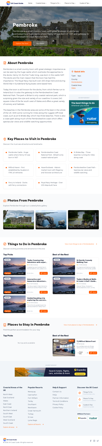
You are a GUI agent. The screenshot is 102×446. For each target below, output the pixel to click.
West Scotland (9, 420)
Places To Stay (88, 398)
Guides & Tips (84, 3)
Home (30, 3)
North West (7, 394)
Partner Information (61, 398)
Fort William (33, 398)
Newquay (32, 392)
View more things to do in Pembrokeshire (79, 244)
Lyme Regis (32, 420)
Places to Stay (70, 3)
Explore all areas (8, 427)
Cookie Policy (58, 408)
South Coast (8, 423)
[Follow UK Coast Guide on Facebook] (91, 441)
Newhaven (32, 408)
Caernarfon (32, 395)
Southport (32, 404)
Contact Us (57, 392)
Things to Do (54, 3)
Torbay (30, 414)
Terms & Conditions (60, 401)
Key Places (40, 43)
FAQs (55, 395)
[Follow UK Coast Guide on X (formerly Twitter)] (98, 441)
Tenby (30, 401)
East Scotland (8, 398)
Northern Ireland (10, 410)
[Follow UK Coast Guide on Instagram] (94, 441)
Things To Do (87, 392)
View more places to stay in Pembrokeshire (79, 325)
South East (7, 417)
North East (7, 407)
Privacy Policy (58, 404)
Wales (5, 401)
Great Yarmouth (34, 411)
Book (45, 273)
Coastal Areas (40, 3)
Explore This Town (22, 43)
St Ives (30, 417)
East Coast (7, 404)
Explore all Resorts (34, 424)
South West (8, 414)
